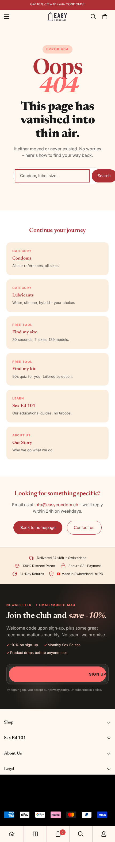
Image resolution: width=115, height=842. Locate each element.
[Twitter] (42, 802)
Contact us (84, 527)
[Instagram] (30, 802)
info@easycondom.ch (56, 504)
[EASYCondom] (58, 17)
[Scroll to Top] (105, 813)
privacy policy (59, 690)
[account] (103, 834)
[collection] (35, 834)
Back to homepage (38, 527)
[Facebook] (18, 802)
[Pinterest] (6, 802)
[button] (105, 16)
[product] (12, 834)
